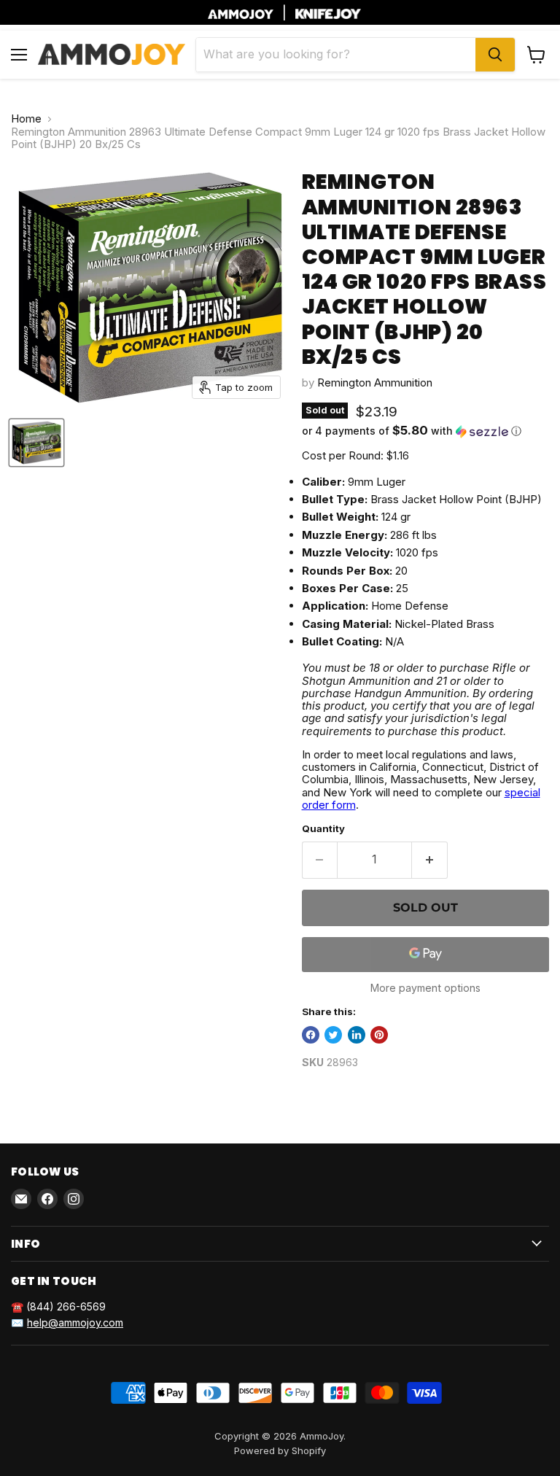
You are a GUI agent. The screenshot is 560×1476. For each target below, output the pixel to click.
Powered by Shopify (280, 1450)
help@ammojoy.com (75, 1322)
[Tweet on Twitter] (333, 1035)
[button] (425, 431)
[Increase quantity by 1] (430, 860)
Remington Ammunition (374, 382)
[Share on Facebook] (310, 1035)
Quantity (323, 828)
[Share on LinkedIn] (356, 1035)
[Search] (495, 54)
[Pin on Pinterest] (379, 1035)
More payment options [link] (425, 988)
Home (26, 118)
